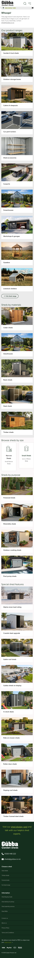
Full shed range (6, 885)
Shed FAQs (5, 911)
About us (4, 923)
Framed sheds (5, 880)
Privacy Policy (5, 928)
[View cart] (32, 8)
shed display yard (19, 827)
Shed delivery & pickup (8, 901)
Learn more (8, 942)
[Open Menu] (29, 3)
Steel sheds (5, 870)
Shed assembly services (8, 906)
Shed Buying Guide (7, 897)
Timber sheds (5, 875)
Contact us (5, 918)
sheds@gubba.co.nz (7, 23)
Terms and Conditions (8, 932)
